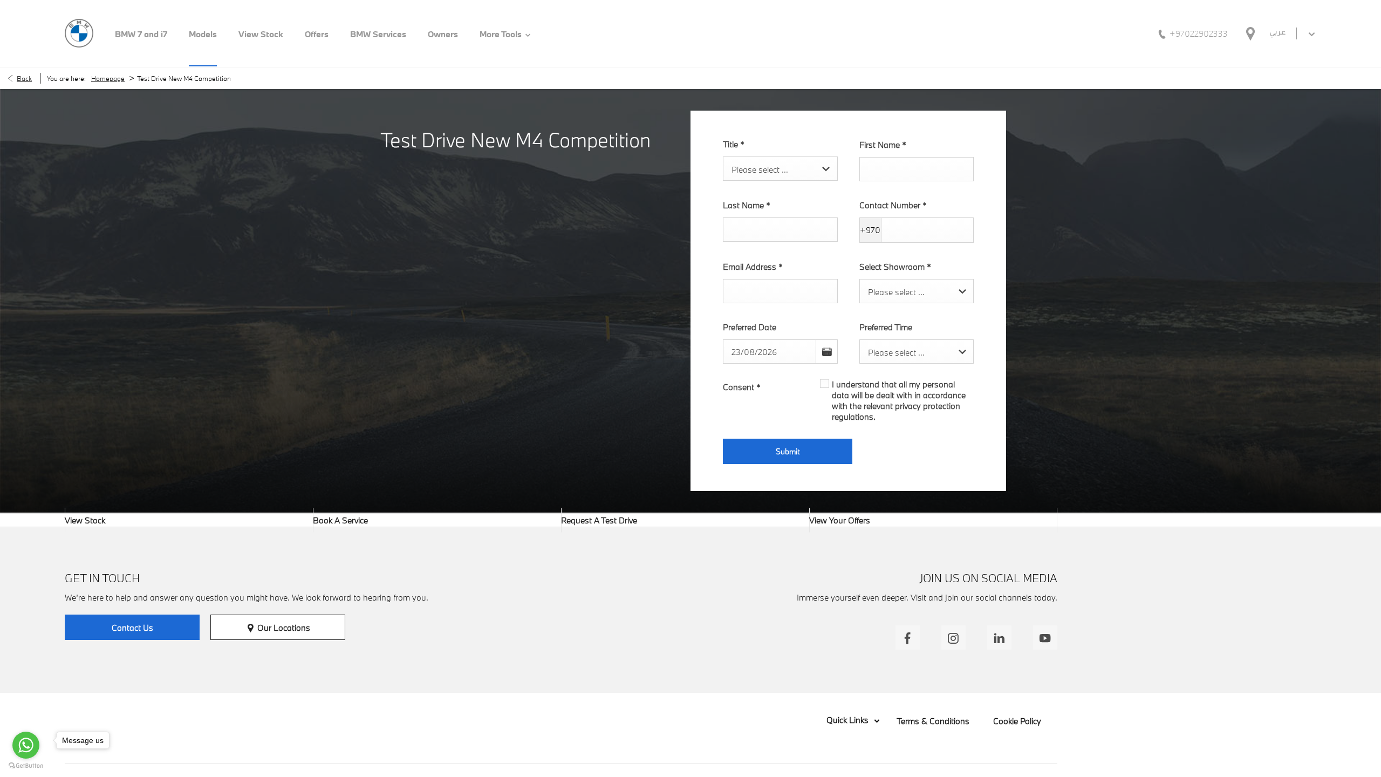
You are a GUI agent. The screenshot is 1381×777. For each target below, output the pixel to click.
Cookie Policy (1017, 720)
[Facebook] (907, 637)
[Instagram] (953, 637)
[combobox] (780, 168)
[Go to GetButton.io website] (26, 765)
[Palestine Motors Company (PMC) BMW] (79, 33)
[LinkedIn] (999, 637)
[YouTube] (1045, 637)
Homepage (108, 78)
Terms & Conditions (933, 720)
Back (24, 78)
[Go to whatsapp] (25, 745)
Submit (787, 451)
